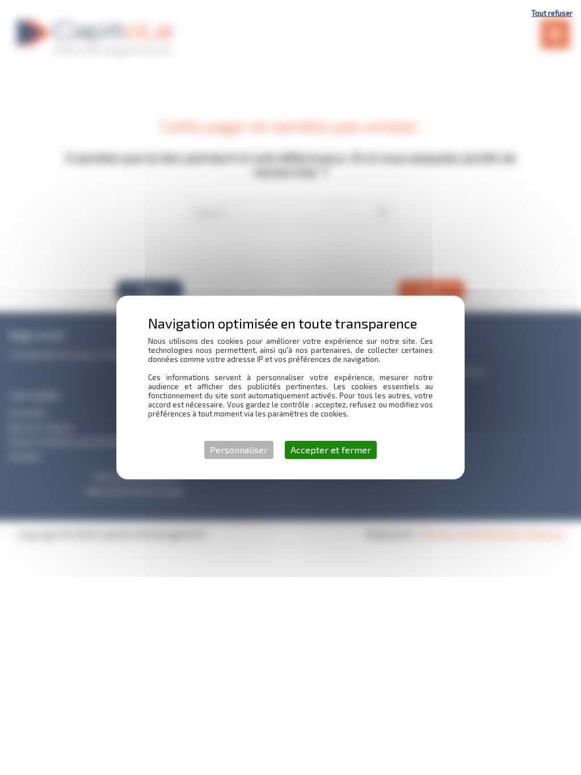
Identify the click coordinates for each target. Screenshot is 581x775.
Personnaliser (239, 449)
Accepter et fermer (330, 449)
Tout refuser (552, 13)
